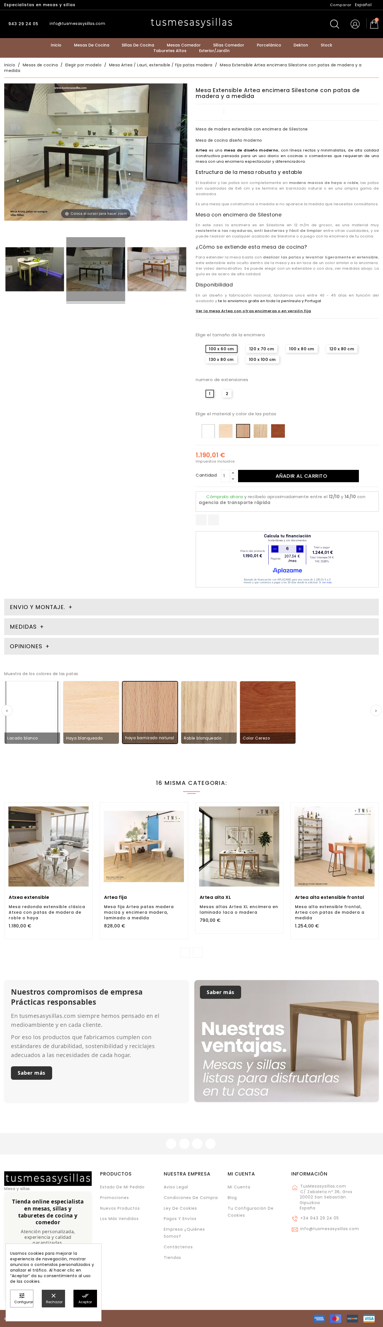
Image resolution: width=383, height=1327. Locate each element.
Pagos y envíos (180, 1218)
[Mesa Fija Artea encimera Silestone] (34, 270)
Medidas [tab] (23, 627)
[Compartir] (201, 519)
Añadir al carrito (301, 475)
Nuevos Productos (120, 1208)
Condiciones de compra (191, 1197)
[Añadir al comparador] (48, 868)
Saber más (31, 1072)
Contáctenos (178, 1247)
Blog (232, 1197)
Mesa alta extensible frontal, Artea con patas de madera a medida (329, 912)
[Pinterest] (213, 519)
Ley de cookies (180, 1208)
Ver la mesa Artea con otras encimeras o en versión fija (253, 311)
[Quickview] (60, 867)
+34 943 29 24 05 (319, 1218)
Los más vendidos (119, 1218)
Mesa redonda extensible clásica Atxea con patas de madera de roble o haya (47, 912)
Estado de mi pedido (122, 1187)
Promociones (114, 1197)
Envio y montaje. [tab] (37, 607)
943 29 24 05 (22, 24)
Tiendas (172, 1257)
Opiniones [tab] (27, 646)
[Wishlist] (86, 810)
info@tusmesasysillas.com (329, 1229)
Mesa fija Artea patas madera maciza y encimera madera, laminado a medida (139, 912)
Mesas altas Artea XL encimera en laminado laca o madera (239, 909)
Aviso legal (176, 1187)
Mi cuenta (241, 1173)
